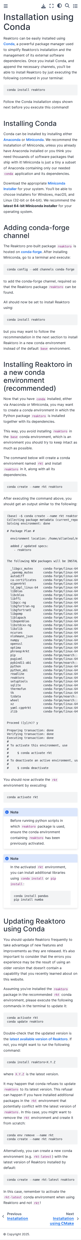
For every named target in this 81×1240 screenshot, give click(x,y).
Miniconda (35, 139)
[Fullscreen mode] (52, 6)
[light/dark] (60, 5)
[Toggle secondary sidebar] (75, 6)
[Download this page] (44, 6)
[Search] (67, 5)
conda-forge (31, 252)
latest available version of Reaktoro (39, 1039)
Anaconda (12, 139)
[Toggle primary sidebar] (6, 6)
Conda (8, 44)
